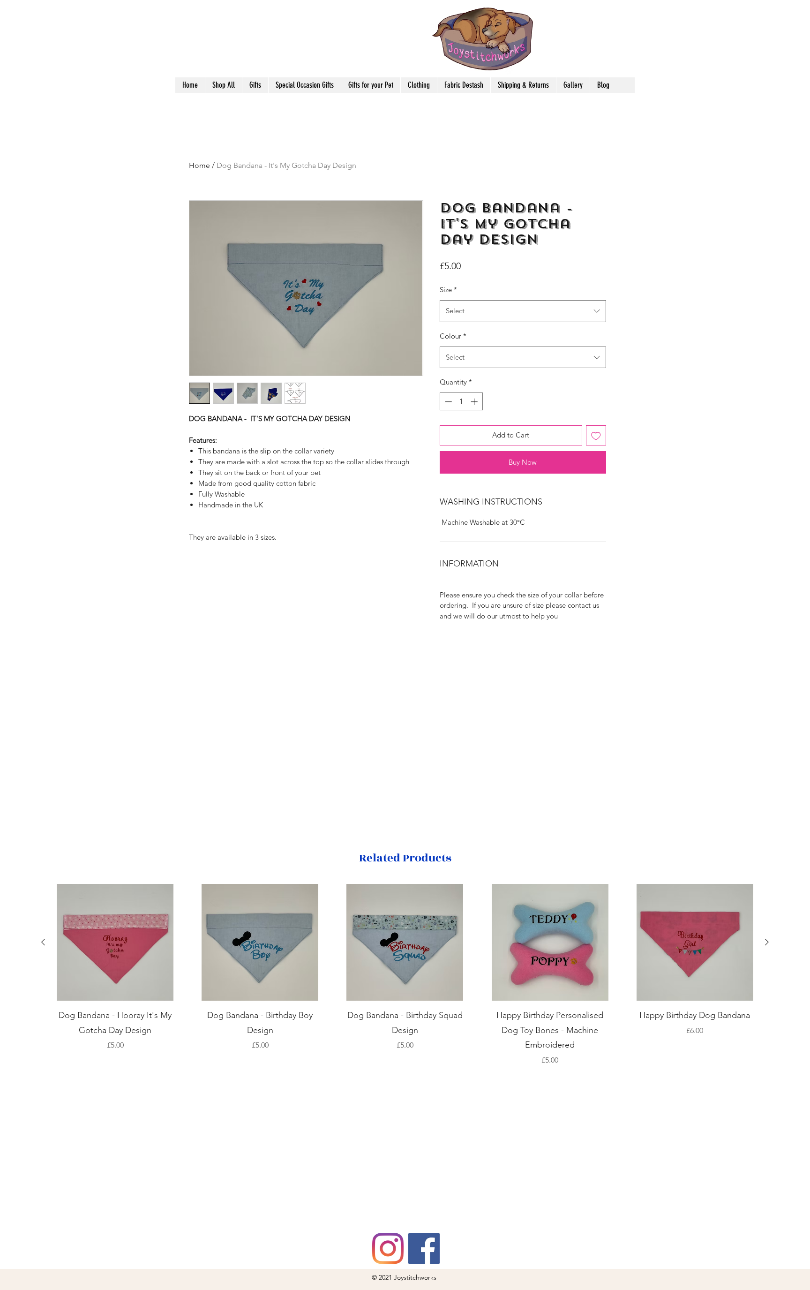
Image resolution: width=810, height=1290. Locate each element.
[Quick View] (115, 942)
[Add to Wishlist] (596, 435)
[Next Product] (766, 942)
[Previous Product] (43, 942)
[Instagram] (388, 1248)
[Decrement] (447, 401)
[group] (405, 974)
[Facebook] (424, 1248)
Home (199, 165)
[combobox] (523, 311)
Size (448, 289)
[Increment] (475, 401)
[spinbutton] (461, 401)
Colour (453, 336)
